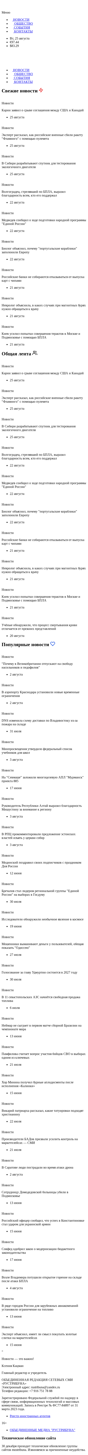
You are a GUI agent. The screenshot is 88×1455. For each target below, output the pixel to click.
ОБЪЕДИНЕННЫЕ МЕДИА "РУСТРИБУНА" (42, 1430)
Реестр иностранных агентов (30, 1416)
